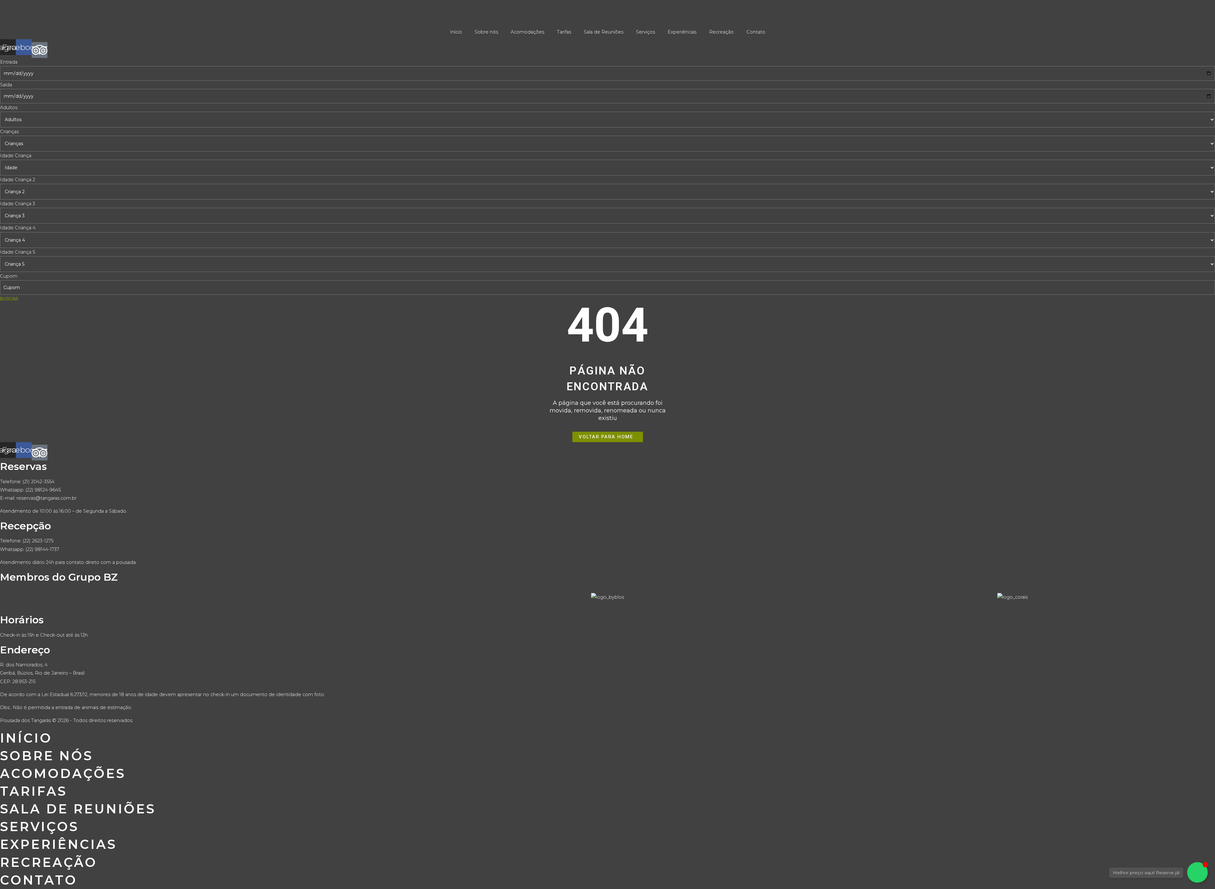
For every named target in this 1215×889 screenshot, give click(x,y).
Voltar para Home (606, 436)
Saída (6, 85)
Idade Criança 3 (17, 204)
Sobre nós (486, 32)
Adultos (8, 107)
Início (456, 32)
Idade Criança (15, 155)
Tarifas (564, 32)
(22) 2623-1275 (38, 541)
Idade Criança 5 (17, 252)
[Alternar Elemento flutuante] (1197, 872)
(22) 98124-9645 (43, 490)
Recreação (721, 32)
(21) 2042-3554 (38, 482)
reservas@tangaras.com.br (46, 498)
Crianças (9, 131)
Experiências (682, 32)
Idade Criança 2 (17, 179)
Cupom (8, 276)
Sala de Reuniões (603, 32)
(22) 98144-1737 (42, 549)
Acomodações (527, 32)
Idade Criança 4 (17, 228)
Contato (755, 32)
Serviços (645, 32)
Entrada (8, 62)
